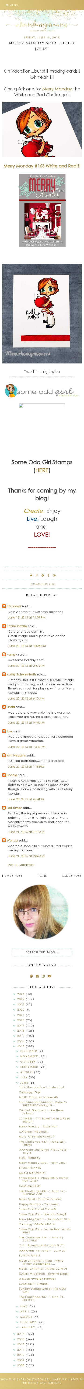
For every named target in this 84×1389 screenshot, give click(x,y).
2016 (21, 1041)
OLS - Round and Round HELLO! (41, 1245)
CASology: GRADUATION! (37, 1224)
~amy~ (12, 654)
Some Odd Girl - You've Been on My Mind (45, 1230)
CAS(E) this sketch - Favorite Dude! (44, 1273)
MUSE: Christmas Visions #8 (38, 1097)
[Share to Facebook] (37, 575)
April (25, 1311)
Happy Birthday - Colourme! (39, 1204)
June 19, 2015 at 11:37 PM (27, 617)
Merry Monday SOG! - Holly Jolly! (42, 1162)
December (29, 1051)
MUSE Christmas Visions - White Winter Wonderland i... (41, 1262)
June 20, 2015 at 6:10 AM (26, 698)
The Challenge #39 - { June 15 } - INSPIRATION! (43, 1192)
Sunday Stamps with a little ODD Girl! (42, 1290)
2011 (21, 1349)
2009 (21, 1360)
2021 (21, 1015)
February (29, 1322)
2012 (21, 1344)
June (24, 1082)
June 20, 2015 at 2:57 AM (26, 665)
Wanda (12, 840)
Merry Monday (57, 89)
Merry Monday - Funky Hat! (38, 1126)
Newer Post (12, 876)
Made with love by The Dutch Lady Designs (52, 1381)
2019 (21, 1025)
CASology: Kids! (30, 1186)
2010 (21, 1354)
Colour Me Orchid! (32, 1172)
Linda (11, 706)
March (26, 1317)
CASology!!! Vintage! (34, 1283)
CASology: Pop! (30, 1092)
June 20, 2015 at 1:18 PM (26, 766)
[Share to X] (31, 575)
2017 (21, 1035)
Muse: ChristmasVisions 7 (37, 1136)
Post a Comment (21, 864)
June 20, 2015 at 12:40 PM (27, 746)
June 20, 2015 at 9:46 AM (26, 722)
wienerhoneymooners (31, 1379)
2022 (21, 1009)
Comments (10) (43, 584)
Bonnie (12, 775)
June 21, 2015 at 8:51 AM (26, 832)
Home (42, 876)
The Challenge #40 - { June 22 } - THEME (43, 1143)
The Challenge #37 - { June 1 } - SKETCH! (42, 1298)
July (24, 1077)
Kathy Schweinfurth (21, 674)
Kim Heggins (16, 755)
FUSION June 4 (29, 1255)
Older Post (72, 876)
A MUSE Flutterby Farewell (37, 1278)
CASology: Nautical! (33, 1131)
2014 (21, 1333)
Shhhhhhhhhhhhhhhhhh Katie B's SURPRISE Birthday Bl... (43, 1103)
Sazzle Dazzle (17, 626)
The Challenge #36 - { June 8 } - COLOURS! (42, 1239)
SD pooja (14, 606)
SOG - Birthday (29, 1157)
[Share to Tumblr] (48, 575)
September (29, 1066)
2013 (21, 1339)
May (24, 1306)
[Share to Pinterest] (43, 575)
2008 (21, 1365)
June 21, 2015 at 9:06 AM (26, 856)
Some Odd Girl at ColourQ (38, 1209)
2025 (21, 994)
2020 (21, 1020)
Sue (9, 731)
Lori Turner (14, 807)
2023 (21, 1004)
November (29, 1056)
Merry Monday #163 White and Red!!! (42, 166)
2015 (21, 1046)
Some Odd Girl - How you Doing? (43, 1214)
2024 (21, 999)
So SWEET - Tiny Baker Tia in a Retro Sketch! (44, 1120)
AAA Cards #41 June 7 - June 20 (42, 1250)
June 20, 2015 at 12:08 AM (27, 645)
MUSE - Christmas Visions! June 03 (43, 1268)
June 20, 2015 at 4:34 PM (26, 799)
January (28, 1327)
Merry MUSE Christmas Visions (40, 1199)
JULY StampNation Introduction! (41, 1087)
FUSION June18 (30, 1168)
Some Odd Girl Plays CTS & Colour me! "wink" (43, 1179)
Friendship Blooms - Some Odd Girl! (44, 1219)
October (28, 1061)
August (27, 1072)
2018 (21, 1030)
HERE (42, 470)
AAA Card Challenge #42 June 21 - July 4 (44, 1151)
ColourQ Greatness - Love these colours (41, 1111)
